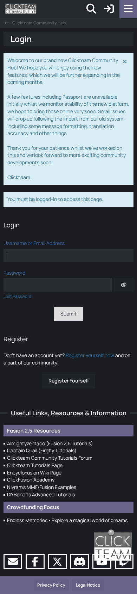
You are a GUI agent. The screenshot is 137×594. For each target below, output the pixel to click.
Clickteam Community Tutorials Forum (49, 457)
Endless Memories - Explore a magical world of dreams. (68, 520)
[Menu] (128, 9)
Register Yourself (68, 380)
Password (14, 272)
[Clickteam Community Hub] (21, 9)
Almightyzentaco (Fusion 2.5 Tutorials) (50, 443)
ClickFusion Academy (30, 479)
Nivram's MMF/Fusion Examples (41, 487)
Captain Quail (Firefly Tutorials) (42, 450)
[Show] (123, 285)
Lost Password (17, 296)
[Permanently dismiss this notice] (125, 61)
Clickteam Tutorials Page (35, 465)
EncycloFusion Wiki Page (34, 472)
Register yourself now (90, 355)
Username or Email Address (34, 243)
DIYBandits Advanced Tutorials (41, 494)
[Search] (91, 9)
